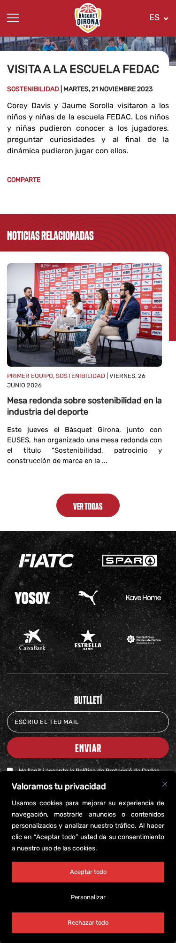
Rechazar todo (88, 922)
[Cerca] (164, 784)
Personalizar (88, 897)
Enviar (88, 747)
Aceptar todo (88, 871)
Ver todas (88, 505)
